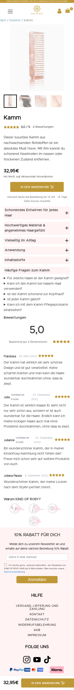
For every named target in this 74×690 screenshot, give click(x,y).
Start (3, 20)
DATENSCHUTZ (37, 619)
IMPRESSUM (37, 635)
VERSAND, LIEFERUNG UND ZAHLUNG (37, 607)
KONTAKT (37, 614)
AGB (37, 630)
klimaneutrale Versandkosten (37, 176)
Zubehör (15, 20)
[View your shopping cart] (67, 11)
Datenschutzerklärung (14, 572)
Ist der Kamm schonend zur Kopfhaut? (35, 294)
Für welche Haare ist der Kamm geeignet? (38, 278)
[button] (10, 101)
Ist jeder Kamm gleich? (23, 299)
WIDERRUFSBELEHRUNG (37, 624)
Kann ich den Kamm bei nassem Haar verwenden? (32, 286)
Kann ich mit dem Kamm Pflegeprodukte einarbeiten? (36, 307)
